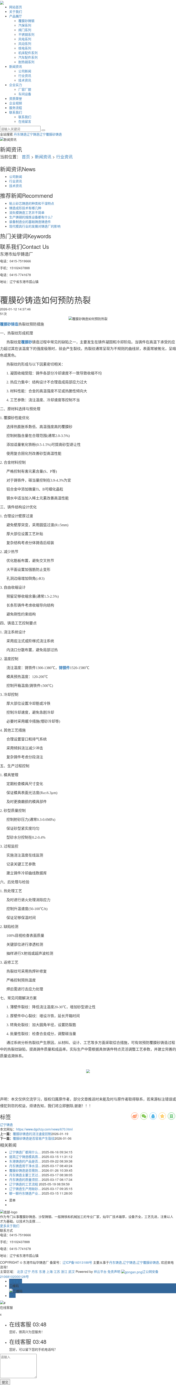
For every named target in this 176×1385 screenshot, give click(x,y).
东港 (42, 1271)
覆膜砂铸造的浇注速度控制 (32, 1133)
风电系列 (24, 39)
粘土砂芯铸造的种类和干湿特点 (31, 203)
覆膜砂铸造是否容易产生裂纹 (34, 1138)
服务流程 (15, 107)
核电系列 (24, 48)
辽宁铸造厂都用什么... (25, 1152)
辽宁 (27, 1271)
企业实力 (15, 84)
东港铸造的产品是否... (25, 1161)
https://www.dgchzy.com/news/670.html (44, 1129)
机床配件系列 (28, 52)
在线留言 (24, 121)
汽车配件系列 (28, 57)
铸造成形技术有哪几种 (25, 208)
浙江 (64, 1271)
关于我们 (15, 11)
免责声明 (113, 1271)
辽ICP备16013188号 (77, 1262)
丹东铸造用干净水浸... (25, 1165)
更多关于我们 (9, 1225)
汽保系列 (24, 25)
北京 (20, 1271)
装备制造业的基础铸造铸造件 (30, 221)
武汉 (71, 1271)
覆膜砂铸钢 (26, 20)
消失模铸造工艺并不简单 (26, 212)
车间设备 (24, 94)
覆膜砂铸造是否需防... (25, 1170)
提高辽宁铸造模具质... (25, 1156)
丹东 (35, 1271)
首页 (26, 157)
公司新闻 (24, 71)
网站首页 (15, 7)
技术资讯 (24, 80)
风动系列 (24, 43)
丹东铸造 (20, 134)
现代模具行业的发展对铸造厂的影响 (34, 226)
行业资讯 (24, 75)
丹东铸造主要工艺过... (25, 1175)
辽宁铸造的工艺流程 (23, 1184)
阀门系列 (24, 29)
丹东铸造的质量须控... (25, 1179)
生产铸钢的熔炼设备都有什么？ (31, 217)
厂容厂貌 (24, 89)
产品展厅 (15, 16)
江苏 (57, 1271)
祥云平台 (100, 1271)
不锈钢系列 (26, 34)
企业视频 (15, 103)
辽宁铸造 (33, 134)
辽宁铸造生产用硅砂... (25, 1188)
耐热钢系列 (26, 62)
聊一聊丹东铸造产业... (25, 1193)
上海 (49, 1271)
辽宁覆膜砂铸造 (50, 134)
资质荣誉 (15, 98)
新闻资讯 (15, 66)
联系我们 (15, 112)
